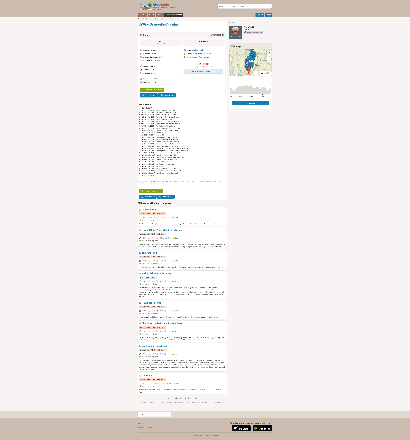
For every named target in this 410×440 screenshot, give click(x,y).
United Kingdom (199, 50)
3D (266, 73)
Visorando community (146, 428)
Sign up (260, 15)
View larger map (250, 103)
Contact (141, 424)
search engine (189, 398)
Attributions (232, 75)
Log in (268, 15)
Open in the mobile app (153, 90)
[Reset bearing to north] (269, 60)
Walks (151, 15)
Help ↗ (160, 15)
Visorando (141, 19)
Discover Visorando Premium (202, 71)
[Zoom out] (269, 56)
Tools (141, 15)
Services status (198, 436)
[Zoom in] (269, 52)
